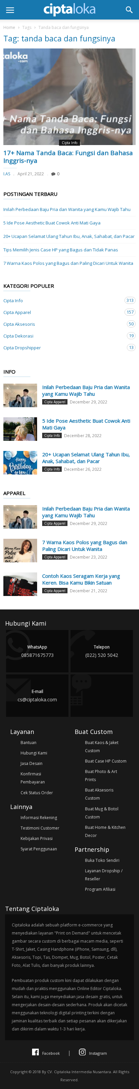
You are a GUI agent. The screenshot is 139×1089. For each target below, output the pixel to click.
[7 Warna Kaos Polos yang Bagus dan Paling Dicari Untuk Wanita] (20, 550)
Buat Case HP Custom (106, 761)
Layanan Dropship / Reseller (103, 875)
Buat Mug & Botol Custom (101, 813)
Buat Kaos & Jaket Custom (101, 746)
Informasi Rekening (39, 817)
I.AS (6, 174)
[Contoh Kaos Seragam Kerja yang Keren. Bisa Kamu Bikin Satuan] (20, 584)
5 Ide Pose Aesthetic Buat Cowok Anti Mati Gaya (52, 223)
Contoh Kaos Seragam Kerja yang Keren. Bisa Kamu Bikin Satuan (81, 579)
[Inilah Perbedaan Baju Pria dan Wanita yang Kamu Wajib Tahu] (20, 395)
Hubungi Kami (34, 753)
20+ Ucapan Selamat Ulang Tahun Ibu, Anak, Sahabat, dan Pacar (69, 236)
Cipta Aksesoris (62, 324)
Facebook (51, 1053)
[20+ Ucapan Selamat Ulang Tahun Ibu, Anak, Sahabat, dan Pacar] (20, 463)
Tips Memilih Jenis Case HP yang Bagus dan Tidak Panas (60, 250)
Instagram (98, 1053)
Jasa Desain (32, 763)
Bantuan (28, 742)
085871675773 (37, 651)
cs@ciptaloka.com (37, 696)
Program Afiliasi (100, 889)
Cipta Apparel (62, 312)
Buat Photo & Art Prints (101, 775)
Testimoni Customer (40, 828)
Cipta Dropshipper (62, 347)
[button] (129, 10)
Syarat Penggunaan (39, 849)
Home (9, 27)
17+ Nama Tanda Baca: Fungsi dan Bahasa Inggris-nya (68, 156)
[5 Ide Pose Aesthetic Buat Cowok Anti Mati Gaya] (20, 429)
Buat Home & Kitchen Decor (105, 831)
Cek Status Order (37, 793)
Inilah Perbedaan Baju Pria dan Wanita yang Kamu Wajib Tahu (67, 209)
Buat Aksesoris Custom (99, 794)
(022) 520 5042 (101, 651)
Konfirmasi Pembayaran (33, 778)
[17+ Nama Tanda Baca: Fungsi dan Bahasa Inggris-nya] (69, 96)
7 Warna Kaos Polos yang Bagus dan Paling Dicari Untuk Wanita (68, 263)
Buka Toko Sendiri (102, 860)
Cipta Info (69, 142)
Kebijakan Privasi (37, 838)
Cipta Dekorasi (62, 335)
